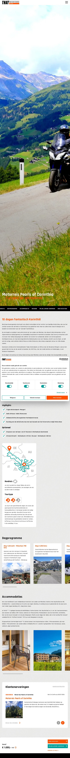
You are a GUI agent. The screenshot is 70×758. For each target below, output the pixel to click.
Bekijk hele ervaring (12, 723)
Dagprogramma (12, 309)
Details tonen (61, 392)
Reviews (34, 309)
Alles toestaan (57, 397)
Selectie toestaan (35, 397)
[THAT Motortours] (10, 2)
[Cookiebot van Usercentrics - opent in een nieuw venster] (60, 359)
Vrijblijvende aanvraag (47, 309)
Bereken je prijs (53, 750)
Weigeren (13, 397)
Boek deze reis (62, 309)
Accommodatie (24, 309)
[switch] (26, 386)
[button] (58, 722)
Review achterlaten (58, 686)
